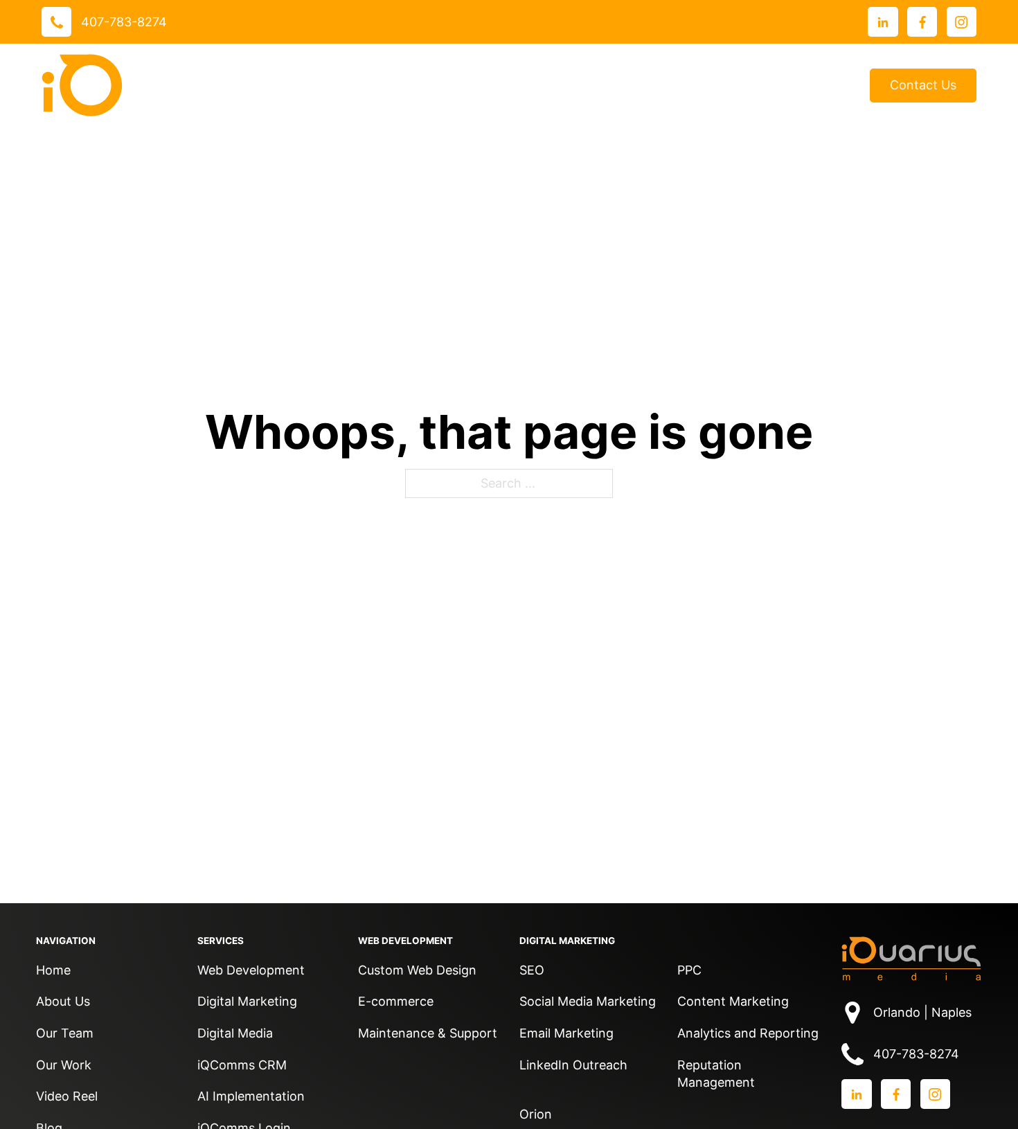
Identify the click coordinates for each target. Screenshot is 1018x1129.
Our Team (64, 1033)
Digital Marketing (247, 1001)
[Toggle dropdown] (426, 85)
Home (53, 970)
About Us (645, 85)
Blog (836, 85)
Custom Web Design (417, 970)
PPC (689, 970)
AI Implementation (251, 1096)
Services (388, 85)
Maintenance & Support (427, 1033)
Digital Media (235, 1033)
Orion (535, 1114)
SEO (531, 970)
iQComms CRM (242, 1065)
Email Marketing (566, 1033)
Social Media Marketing (587, 1001)
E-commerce (396, 1001)
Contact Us (923, 85)
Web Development (251, 970)
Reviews (573, 85)
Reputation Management (716, 1074)
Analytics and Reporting (748, 1033)
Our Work (481, 85)
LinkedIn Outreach (573, 1065)
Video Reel (67, 1096)
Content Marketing (733, 1001)
